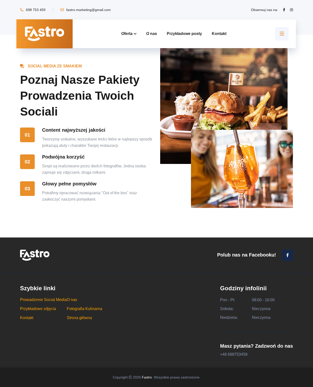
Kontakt (219, 34)
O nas (151, 34)
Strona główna (79, 318)
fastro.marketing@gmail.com (88, 10)
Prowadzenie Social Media (43, 300)
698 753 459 (35, 10)
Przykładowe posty (184, 34)
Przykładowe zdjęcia (38, 309)
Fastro (147, 377)
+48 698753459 (233, 354)
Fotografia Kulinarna (84, 309)
